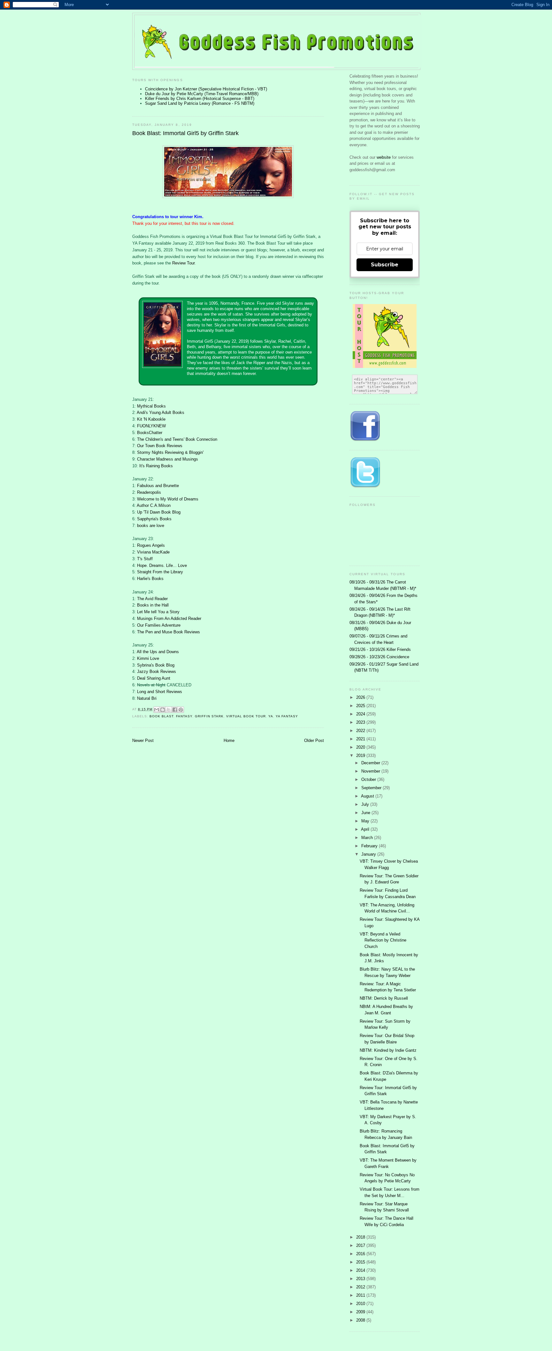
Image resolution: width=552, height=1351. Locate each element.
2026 (361, 697)
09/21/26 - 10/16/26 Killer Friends (380, 649)
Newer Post (143, 740)
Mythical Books (151, 406)
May (366, 821)
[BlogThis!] (162, 709)
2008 (361, 1320)
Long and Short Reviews (159, 691)
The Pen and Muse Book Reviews (168, 632)
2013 (361, 1278)
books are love (150, 525)
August (368, 796)
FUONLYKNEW (151, 426)
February (370, 845)
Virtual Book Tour (246, 716)
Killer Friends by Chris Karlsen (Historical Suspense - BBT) (199, 98)
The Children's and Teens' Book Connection (177, 439)
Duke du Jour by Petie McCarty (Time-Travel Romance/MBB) (201, 93)
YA (270, 716)
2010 (361, 1303)
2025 (361, 705)
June (366, 812)
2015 (361, 1262)
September (372, 787)
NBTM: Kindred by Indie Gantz (388, 1050)
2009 (361, 1311)
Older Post (314, 740)
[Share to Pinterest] (181, 709)
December (371, 762)
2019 (361, 755)
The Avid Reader (152, 598)
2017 (361, 1245)
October (369, 779)
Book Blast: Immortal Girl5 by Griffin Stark (185, 133)
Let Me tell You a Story (158, 611)
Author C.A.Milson (154, 505)
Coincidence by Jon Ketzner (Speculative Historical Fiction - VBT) (206, 89)
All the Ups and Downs (158, 651)
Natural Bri (147, 698)
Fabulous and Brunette (158, 485)
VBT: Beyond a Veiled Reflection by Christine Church (383, 940)
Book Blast (161, 716)
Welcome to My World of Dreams (167, 499)
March (367, 837)
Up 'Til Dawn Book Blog (158, 512)
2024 (361, 714)
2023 (361, 722)
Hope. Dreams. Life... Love (162, 565)
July (365, 804)
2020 (361, 747)
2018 (361, 1237)
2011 (361, 1295)
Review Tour (183, 263)
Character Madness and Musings (167, 459)
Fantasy (184, 716)
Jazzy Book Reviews (156, 671)
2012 (361, 1287)
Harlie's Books (150, 578)
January (369, 854)
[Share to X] (168, 709)
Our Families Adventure (158, 625)
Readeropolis (149, 492)
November (371, 771)
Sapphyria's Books (154, 518)
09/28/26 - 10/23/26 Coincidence (379, 656)
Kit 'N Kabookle (151, 419)
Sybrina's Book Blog (155, 665)
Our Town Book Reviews (159, 445)
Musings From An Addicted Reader (169, 618)
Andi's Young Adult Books (160, 412)
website (384, 157)
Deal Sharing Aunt (153, 678)
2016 (361, 1253)
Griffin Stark (209, 716)
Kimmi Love (148, 658)
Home (229, 740)
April (366, 829)
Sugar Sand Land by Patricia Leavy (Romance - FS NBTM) (199, 103)
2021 (361, 739)
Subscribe (384, 265)
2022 (361, 730)
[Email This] (156, 709)
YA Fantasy (287, 716)
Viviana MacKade (153, 552)
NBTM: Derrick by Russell (384, 998)
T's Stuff (145, 558)
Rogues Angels (151, 545)
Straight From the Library (160, 571)
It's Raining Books (156, 465)
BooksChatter (149, 432)
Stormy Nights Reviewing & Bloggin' (170, 452)
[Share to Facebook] (175, 709)
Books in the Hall (153, 605)
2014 (361, 1270)
